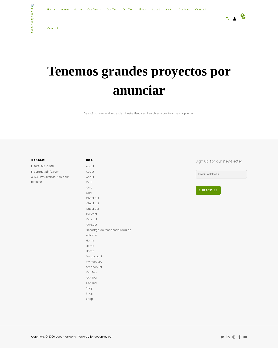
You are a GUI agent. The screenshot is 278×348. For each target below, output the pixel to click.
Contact (184, 9)
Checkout (92, 198)
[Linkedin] (228, 337)
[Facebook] (239, 337)
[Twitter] (222, 337)
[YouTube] (245, 337)
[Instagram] (233, 337)
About (142, 9)
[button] (99, 9)
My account (94, 256)
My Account (94, 262)
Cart (89, 182)
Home (51, 9)
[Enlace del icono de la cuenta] (234, 19)
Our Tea (92, 9)
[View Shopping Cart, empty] (243, 19)
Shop (89, 288)
